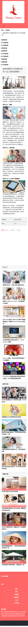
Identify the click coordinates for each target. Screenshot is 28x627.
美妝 (16, 588)
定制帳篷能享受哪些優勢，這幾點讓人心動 (13, 564)
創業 (7, 230)
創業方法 (19, 230)
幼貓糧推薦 (4, 39)
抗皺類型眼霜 (18, 613)
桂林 (19, 616)
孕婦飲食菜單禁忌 (8, 611)
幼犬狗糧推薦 (4, 42)
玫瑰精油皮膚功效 (12, 616)
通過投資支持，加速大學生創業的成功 (13, 285)
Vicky (2, 223)
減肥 (2, 611)
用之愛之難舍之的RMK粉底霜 (10, 491)
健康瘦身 (16, 597)
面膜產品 (22, 616)
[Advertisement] (14, 247)
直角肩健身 (12, 613)
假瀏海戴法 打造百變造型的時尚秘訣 (11, 417)
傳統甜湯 (5, 616)
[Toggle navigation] (3, 26)
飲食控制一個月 (18, 611)
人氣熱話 (7, 30)
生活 (16, 600)
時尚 (16, 591)
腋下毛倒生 (6, 613)
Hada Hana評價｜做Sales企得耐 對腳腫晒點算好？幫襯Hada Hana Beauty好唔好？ (14, 321)
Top (26, 614)
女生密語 (16, 603)
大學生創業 (12, 230)
